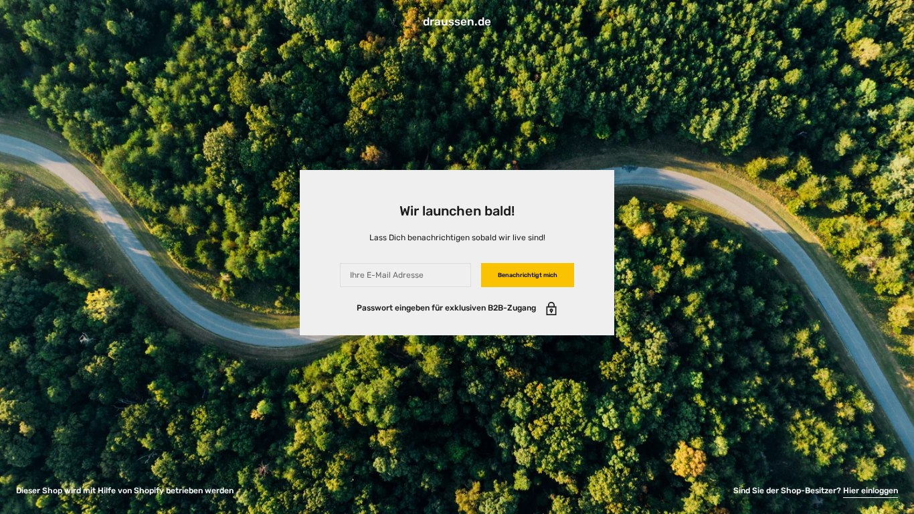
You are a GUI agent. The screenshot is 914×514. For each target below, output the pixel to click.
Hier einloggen (870, 490)
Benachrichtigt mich (527, 275)
